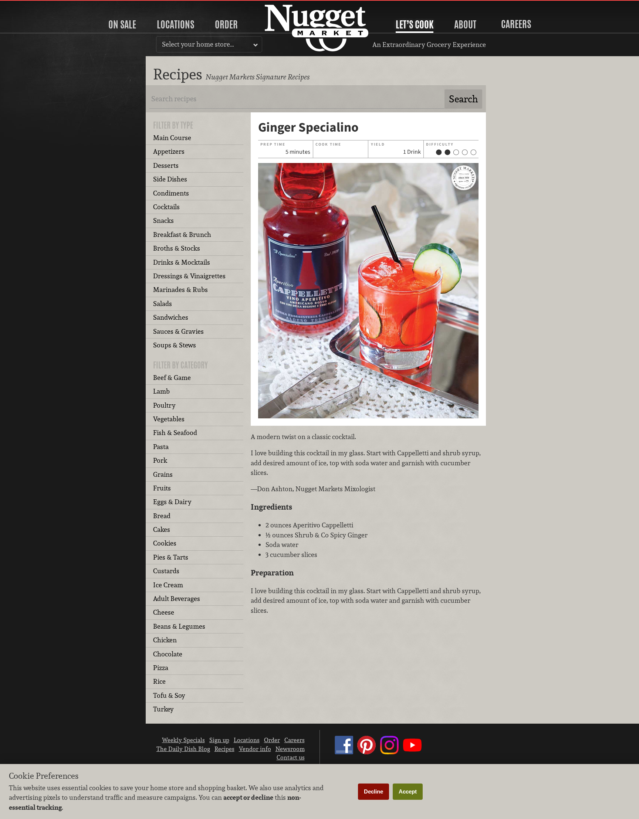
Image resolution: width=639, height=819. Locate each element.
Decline (373, 791)
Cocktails (166, 207)
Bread (161, 516)
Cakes (161, 529)
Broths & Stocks (176, 248)
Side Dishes (170, 179)
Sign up (219, 740)
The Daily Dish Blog (183, 748)
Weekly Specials (183, 740)
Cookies (164, 543)
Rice (159, 681)
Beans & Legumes (179, 626)
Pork (160, 460)
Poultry (164, 405)
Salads (162, 303)
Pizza (160, 667)
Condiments (171, 193)
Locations (175, 24)
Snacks (163, 220)
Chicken (165, 640)
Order (226, 24)
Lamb (161, 391)
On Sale (122, 24)
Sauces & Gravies (178, 331)
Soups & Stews (174, 345)
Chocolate (167, 654)
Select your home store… (198, 44)
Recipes (224, 748)
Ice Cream (168, 585)
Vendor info (255, 748)
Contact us (291, 757)
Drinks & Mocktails (181, 262)
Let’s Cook (414, 24)
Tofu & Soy (169, 695)
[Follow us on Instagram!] (389, 752)
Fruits (162, 488)
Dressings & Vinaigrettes (189, 276)
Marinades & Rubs (180, 289)
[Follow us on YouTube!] (412, 752)
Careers (516, 24)
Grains (163, 474)
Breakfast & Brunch (182, 234)
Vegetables (169, 419)
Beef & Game (172, 377)
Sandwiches (170, 317)
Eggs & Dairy (172, 501)
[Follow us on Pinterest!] (366, 752)
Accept (408, 791)
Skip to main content (35, 6)
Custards (166, 571)
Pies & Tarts (170, 557)
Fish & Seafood (175, 432)
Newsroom (290, 748)
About (465, 24)
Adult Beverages (176, 598)
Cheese (163, 612)
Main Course (172, 137)
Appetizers (169, 151)
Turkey (163, 709)
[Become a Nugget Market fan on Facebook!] (344, 752)
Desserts (166, 165)
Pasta (161, 446)
